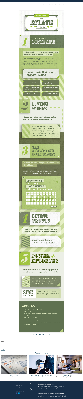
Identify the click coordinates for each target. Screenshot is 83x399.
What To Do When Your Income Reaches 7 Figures (41, 375)
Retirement (31, 384)
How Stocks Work (14, 375)
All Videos (31, 391)
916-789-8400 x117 (62, 0)
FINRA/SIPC (58, 393)
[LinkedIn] (19, 393)
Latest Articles (31, 390)
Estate (30, 385)
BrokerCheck (53, 384)
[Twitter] (18, 393)
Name (2, 336)
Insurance (31, 386)
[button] (48, 5)
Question (2, 341)
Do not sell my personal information (54, 390)
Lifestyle (31, 389)
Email (43, 336)
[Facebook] (16, 393)
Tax (30, 387)
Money (30, 388)
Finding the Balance (68, 375)
